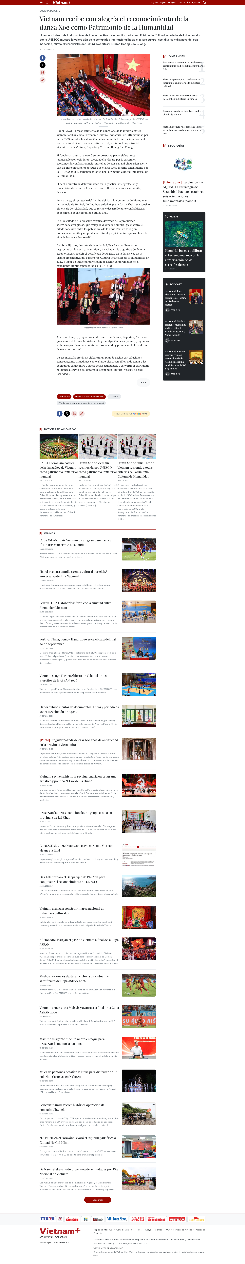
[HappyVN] (196, 1219)
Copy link (43, 80)
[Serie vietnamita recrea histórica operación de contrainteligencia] (139, 1114)
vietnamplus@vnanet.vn (112, 1247)
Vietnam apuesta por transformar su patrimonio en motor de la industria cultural (181, 83)
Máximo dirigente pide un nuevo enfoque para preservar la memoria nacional (72, 1041)
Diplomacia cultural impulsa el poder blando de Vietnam (182, 113)
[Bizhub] (98, 1219)
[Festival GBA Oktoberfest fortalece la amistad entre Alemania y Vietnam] (139, 612)
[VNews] (60, 1219)
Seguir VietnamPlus (123, 413)
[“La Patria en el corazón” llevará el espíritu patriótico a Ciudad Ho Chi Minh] (139, 1146)
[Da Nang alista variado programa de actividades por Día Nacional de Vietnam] (139, 1178)
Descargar (97, 1199)
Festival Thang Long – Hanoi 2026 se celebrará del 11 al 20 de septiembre (78, 641)
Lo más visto (176, 56)
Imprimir (43, 73)
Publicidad (200, 1229)
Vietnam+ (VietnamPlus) (62, 2)
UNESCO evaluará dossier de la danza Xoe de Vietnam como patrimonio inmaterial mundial (59, 469)
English (163, 2)
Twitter (43, 65)
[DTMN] (156, 1219)
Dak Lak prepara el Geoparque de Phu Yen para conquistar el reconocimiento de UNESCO (72, 879)
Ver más (49, 533)
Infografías (175, 145)
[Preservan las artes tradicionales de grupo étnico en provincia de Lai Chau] (139, 821)
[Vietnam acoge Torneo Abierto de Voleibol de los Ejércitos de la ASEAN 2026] (139, 684)
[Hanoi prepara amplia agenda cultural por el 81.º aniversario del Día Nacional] (139, 580)
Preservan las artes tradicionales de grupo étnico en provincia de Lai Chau (76, 814)
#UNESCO (114, 396)
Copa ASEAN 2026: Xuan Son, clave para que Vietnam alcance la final (77, 847)
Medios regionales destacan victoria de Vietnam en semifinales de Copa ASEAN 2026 (75, 978)
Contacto (97, 1233)
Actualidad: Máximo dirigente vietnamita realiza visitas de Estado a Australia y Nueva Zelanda (175, 328)
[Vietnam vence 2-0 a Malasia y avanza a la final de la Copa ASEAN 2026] (139, 1016)
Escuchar (175, 310)
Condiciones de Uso (125, 1229)
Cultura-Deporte (50, 10)
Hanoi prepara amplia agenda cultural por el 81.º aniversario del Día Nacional (73, 573)
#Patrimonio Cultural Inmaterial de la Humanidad (81, 402)
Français (172, 2)
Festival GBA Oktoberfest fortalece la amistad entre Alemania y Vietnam (75, 605)
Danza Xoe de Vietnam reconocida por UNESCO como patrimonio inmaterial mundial (98, 469)
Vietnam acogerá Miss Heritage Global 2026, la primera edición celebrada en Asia (182, 130)
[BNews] (85, 1219)
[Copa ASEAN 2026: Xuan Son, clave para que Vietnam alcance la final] (139, 854)
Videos (174, 216)
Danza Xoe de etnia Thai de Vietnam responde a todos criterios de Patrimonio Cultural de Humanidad (136, 469)
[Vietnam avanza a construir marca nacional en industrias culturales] (139, 917)
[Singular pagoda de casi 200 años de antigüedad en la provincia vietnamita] (139, 749)
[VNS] (116, 1219)
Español (181, 2)
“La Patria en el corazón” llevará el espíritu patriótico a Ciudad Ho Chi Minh (78, 1140)
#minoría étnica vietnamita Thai (89, 396)
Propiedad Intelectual (103, 1229)
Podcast (176, 284)
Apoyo (148, 1229)
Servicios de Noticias (182, 1229)
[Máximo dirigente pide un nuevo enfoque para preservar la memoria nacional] (139, 1048)
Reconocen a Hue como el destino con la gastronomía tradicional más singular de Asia (184, 66)
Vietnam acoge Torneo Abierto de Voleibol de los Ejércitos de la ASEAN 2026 (73, 677)
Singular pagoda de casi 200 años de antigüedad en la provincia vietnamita (79, 742)
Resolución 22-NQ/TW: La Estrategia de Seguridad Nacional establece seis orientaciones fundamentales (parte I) (183, 191)
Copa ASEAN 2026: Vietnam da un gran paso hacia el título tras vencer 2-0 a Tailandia (76, 542)
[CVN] (137, 1219)
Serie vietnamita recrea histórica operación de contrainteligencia (72, 1107)
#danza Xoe (64, 396)
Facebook (43, 58)
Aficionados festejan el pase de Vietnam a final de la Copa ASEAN (79, 942)
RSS (140, 1229)
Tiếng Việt (154, 2)
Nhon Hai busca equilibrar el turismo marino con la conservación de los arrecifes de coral (183, 257)
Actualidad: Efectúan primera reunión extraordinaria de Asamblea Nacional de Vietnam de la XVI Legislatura (175, 360)
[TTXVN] (47, 1219)
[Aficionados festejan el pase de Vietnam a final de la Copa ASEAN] (139, 948)
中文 (188, 2)
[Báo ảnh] (177, 1219)
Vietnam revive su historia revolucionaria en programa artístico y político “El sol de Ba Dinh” (78, 778)
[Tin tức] (72, 1219)
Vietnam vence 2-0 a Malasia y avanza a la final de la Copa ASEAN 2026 (79, 1009)
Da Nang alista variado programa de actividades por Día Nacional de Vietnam (79, 1171)
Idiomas (158, 1229)
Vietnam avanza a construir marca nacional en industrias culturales (72, 910)
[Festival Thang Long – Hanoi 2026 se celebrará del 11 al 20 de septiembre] (139, 648)
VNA (168, 1229)
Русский (196, 2)
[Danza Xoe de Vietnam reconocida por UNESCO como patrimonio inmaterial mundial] (98, 446)
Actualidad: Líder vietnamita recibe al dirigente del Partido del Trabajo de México (175, 297)
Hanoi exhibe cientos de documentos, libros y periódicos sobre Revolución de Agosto (79, 709)
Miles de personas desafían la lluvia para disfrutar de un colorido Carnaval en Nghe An (78, 1074)
